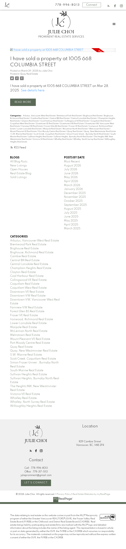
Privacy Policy (64, 494)
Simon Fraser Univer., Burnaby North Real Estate (88, 134)
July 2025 (70, 212)
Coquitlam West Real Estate (22, 124)
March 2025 (72, 228)
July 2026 (70, 169)
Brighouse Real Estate (93, 116)
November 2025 (75, 197)
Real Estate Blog (20, 173)
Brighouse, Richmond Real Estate (31, 252)
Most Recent (72, 161)
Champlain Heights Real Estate (30, 268)
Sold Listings (18, 177)
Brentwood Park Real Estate (69, 116)
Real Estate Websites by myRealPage (91, 494)
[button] (108, 5)
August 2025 (72, 208)
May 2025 (71, 220)
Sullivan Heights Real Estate (40, 137)
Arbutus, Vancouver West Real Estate (39, 116)
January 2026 (73, 189)
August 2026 (72, 165)
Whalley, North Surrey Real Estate (88, 139)
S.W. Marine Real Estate (22, 134)
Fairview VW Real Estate (32, 126)
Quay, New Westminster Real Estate (100, 131)
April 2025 (71, 224)
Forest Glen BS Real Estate (56, 126)
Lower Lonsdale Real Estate (29, 129)
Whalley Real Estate (63, 139)
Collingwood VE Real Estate (77, 121)
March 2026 (72, 185)
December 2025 (75, 193)
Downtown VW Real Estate (72, 124)
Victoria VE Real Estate (43, 139)
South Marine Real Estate (26, 370)
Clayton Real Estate (30, 121)
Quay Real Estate (29, 74)
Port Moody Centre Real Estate (52, 131)
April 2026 (71, 181)
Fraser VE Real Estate (78, 126)
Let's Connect (36, 482)
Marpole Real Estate (52, 129)
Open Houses (19, 169)
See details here (33, 90)
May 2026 (71, 177)
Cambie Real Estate (40, 118)
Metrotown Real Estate (99, 129)
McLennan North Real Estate (75, 129)
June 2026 (71, 173)
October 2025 (73, 201)
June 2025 (71, 216)
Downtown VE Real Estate (47, 124)
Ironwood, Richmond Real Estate (31, 319)
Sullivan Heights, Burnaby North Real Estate (73, 137)
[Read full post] (63, 52)
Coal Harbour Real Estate (51, 121)
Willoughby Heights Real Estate (31, 406)
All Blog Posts (18, 161)
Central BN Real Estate (60, 118)
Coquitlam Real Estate (101, 121)
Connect (91, 5)
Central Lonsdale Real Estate (84, 118)
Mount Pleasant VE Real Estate (23, 131)
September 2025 (75, 205)
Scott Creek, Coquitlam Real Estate (49, 134)
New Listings (18, 165)
